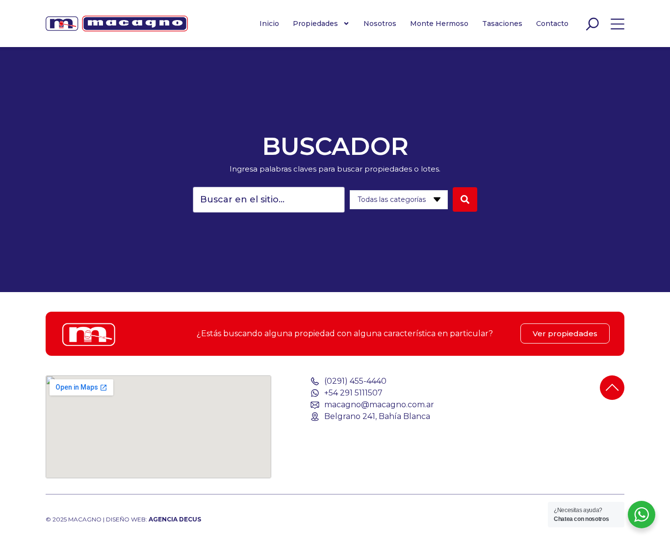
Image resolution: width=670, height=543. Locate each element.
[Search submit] (465, 199)
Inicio (269, 23)
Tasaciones (502, 23)
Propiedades (315, 23)
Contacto (552, 23)
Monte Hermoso (439, 23)
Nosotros (379, 23)
